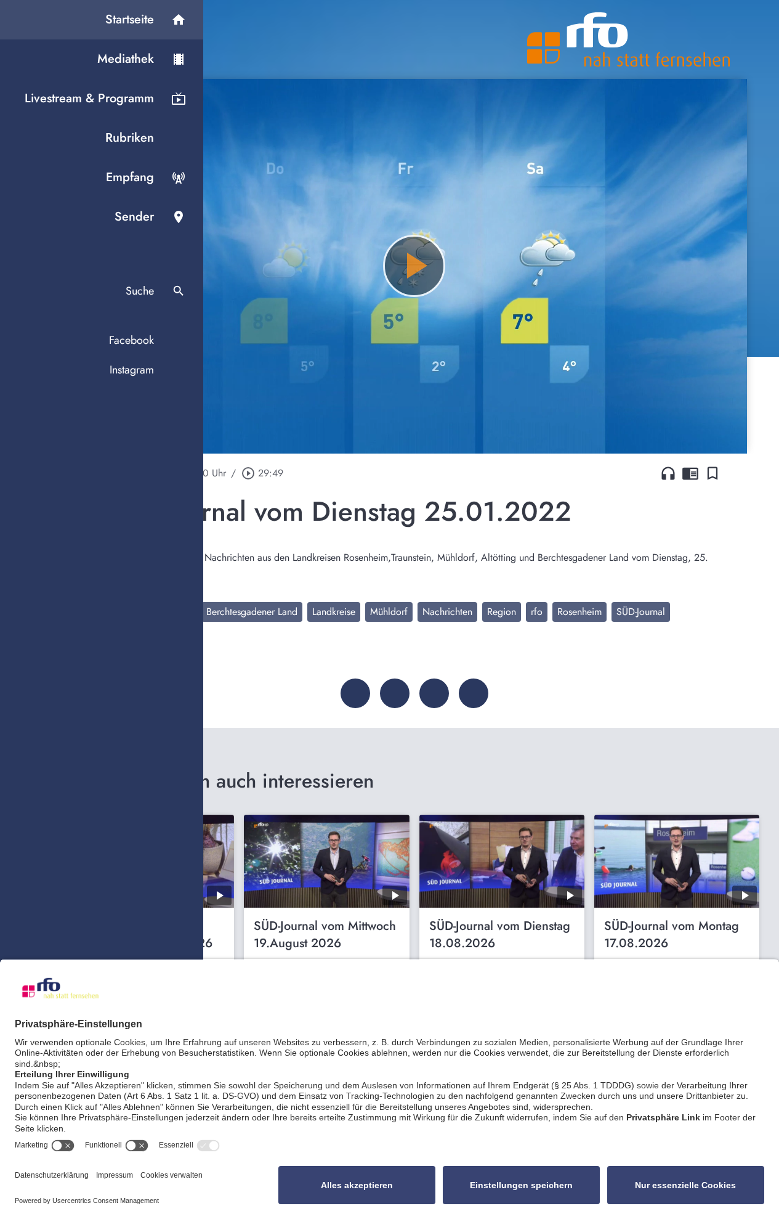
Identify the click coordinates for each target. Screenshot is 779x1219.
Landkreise (333, 612)
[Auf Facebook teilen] (355, 693)
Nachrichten (447, 612)
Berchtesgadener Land (251, 612)
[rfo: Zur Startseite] (628, 39)
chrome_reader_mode (690, 473)
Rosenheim (579, 612)
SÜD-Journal (640, 612)
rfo (537, 612)
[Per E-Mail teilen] (473, 693)
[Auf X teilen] (395, 693)
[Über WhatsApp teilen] (434, 693)
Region (501, 612)
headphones (668, 473)
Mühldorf (389, 612)
